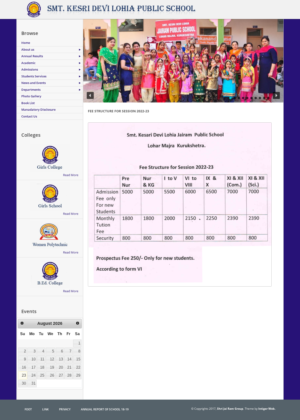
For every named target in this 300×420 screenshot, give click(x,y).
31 (33, 383)
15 (78, 359)
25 (42, 375)
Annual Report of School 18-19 (105, 409)
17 (33, 367)
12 (52, 359)
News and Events (33, 83)
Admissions (29, 69)
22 (78, 367)
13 (61, 359)
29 (78, 375)
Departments (31, 89)
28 (69, 375)
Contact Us (29, 116)
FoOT (28, 409)
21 (69, 367)
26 (52, 375)
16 (24, 367)
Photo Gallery (31, 96)
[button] (90, 95)
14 (69, 359)
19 (52, 367)
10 (33, 359)
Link (45, 409)
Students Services (33, 76)
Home (25, 43)
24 (33, 375)
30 (24, 383)
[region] (183, 60)
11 (42, 359)
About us (27, 49)
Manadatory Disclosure (38, 109)
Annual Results (32, 56)
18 (42, 367)
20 (61, 367)
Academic (28, 63)
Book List (28, 103)
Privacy (65, 409)
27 (61, 375)
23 (24, 375)
